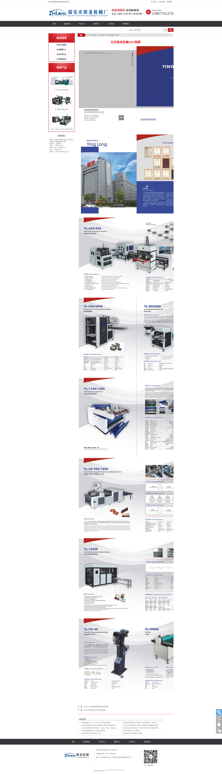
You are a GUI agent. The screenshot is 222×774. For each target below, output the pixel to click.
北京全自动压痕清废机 (62, 90)
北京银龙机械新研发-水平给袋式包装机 (93, 730)
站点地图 (161, 2)
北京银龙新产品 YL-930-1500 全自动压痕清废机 (95, 722)
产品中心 (82, 24)
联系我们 (169, 2)
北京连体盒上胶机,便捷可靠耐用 (132, 733)
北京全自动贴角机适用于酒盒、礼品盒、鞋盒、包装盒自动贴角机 (101, 728)
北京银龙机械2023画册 (112, 35)
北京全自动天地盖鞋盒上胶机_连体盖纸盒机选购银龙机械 (140, 725)
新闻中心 (96, 24)
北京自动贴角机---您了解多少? (131, 730)
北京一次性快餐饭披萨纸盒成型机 (96, 706)
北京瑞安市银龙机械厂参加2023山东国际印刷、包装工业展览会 (141, 722)
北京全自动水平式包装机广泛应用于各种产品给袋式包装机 (140, 728)
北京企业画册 (61, 45)
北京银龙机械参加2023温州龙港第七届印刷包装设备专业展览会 (100, 725)
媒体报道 (67, 24)
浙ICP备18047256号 (100, 771)
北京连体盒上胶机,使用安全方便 (91, 733)
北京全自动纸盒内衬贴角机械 (94, 710)
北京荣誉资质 (61, 59)
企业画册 (100, 35)
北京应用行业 (61, 54)
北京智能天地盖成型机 (62, 109)
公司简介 (111, 24)
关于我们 (153, 2)
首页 (54, 24)
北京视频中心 (61, 49)
